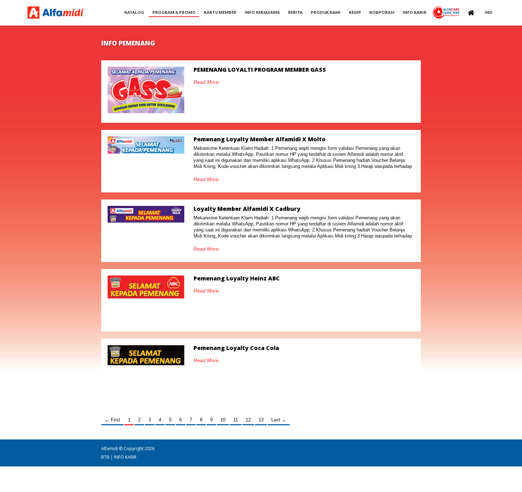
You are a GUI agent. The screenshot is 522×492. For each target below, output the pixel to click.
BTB (105, 457)
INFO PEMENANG (128, 43)
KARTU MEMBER (220, 12)
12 (248, 419)
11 (235, 419)
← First (112, 419)
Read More (206, 82)
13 (261, 419)
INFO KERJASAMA (262, 12)
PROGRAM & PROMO (174, 12)
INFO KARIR (125, 457)
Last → (278, 419)
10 (223, 419)
